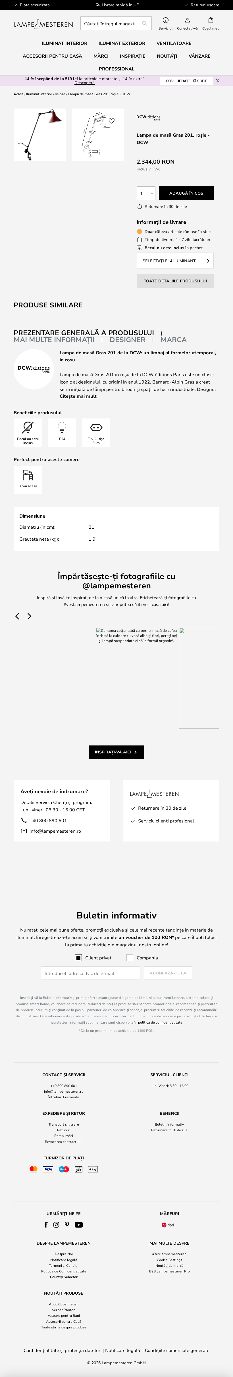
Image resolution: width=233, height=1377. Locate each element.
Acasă (19, 93)
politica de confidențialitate (160, 1022)
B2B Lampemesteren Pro (169, 1271)
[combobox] (116, 23)
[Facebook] (46, 1225)
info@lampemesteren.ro (55, 831)
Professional (116, 69)
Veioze (60, 93)
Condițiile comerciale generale (177, 1350)
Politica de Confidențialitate (63, 1271)
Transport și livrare (64, 1124)
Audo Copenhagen (63, 1304)
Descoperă (84, 82)
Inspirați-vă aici (113, 752)
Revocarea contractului (63, 1141)
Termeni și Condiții (63, 1265)
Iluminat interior (39, 93)
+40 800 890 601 (48, 820)
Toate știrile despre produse (63, 1327)
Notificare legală (63, 1259)
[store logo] (44, 23)
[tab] (88, 333)
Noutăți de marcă (169, 1265)
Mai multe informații (54, 339)
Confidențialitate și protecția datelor (62, 1350)
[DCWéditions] (165, 117)
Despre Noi (64, 1253)
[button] (111, 121)
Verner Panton (63, 1309)
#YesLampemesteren (169, 1253)
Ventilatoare (174, 43)
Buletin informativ (169, 1124)
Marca (174, 339)
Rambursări (63, 1135)
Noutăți (167, 56)
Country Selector (64, 1276)
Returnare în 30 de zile (169, 1130)
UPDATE (186, 80)
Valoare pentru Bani (64, 1315)
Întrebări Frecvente (63, 1097)
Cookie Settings (169, 1259)
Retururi (63, 1130)
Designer (127, 339)
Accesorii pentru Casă (63, 1321)
